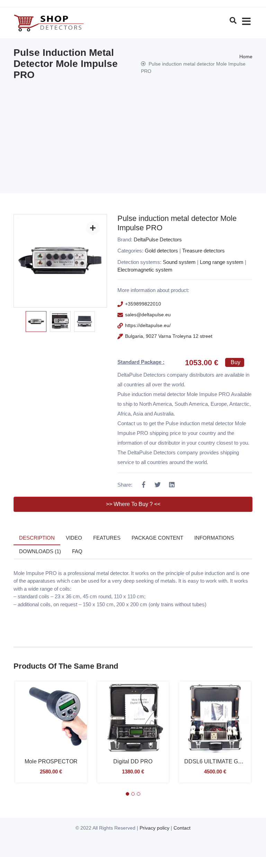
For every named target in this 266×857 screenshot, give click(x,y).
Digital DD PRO (132, 761)
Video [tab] (74, 538)
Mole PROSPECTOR (51, 761)
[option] (36, 321)
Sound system (179, 262)
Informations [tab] (214, 538)
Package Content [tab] (157, 538)
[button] (127, 794)
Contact (182, 828)
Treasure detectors (203, 251)
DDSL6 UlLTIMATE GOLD (216, 761)
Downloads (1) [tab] (40, 551)
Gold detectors (161, 251)
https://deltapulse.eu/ (148, 325)
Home (245, 56)
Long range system (221, 262)
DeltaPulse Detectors (158, 239)
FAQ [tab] (77, 551)
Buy (235, 362)
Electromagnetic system (144, 270)
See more (51, 722)
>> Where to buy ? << (133, 504)
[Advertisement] (133, 132)
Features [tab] (107, 538)
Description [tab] (37, 538)
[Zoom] (93, 228)
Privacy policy (154, 828)
